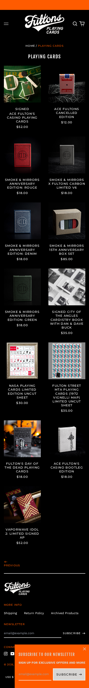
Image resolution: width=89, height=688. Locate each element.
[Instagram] (6, 654)
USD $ (9, 677)
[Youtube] (12, 654)
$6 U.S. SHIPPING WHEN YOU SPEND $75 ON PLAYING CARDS (44, 5)
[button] (75, 23)
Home (30, 45)
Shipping (10, 613)
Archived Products (64, 613)
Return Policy (34, 613)
